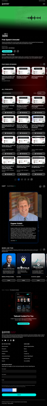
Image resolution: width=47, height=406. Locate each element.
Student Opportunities (29, 346)
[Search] (3, 93)
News (25, 348)
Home (3, 290)
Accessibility (27, 361)
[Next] (44, 64)
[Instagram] (10, 340)
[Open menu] (44, 4)
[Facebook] (8, 340)
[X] (2, 340)
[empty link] (9, 71)
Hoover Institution (5, 0)
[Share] (18, 51)
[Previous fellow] (40, 186)
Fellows (3, 353)
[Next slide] (44, 249)
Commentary (5, 351)
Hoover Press (27, 358)
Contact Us (26, 353)
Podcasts (7, 290)
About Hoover (5, 346)
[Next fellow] (44, 186)
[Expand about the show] (44, 58)
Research (4, 348)
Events (25, 351)
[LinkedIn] (13, 340)
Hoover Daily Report (28, 356)
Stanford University (42, 0)
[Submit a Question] (14, 51)
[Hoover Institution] (5, 4)
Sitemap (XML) (10, 403)
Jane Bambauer (11, 47)
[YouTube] (5, 340)
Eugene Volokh (5, 47)
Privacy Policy (4, 403)
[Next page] (31, 179)
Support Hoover (5, 358)
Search (3, 361)
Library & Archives (6, 356)
